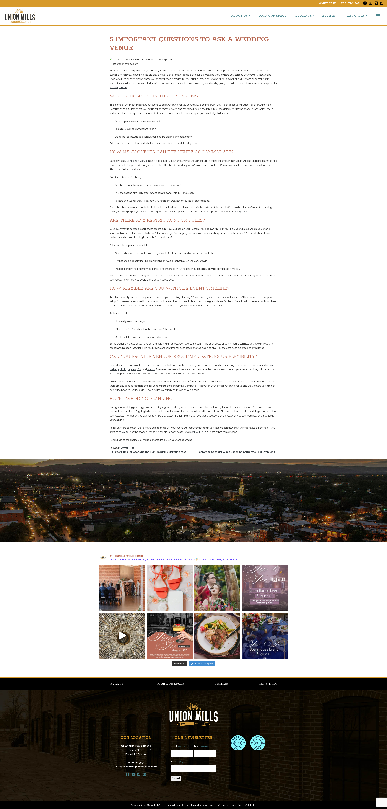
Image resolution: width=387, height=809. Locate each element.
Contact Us (327, 3)
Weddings (303, 16)
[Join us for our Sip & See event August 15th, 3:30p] (170, 636)
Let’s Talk (268, 684)
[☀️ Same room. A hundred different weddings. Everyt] (122, 636)
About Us (239, 16)
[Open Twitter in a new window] (376, 3)
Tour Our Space (272, 16)
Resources (355, 16)
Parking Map (350, 3)
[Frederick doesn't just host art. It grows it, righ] (217, 588)
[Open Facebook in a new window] (365, 3)
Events (328, 16)
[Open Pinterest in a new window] (381, 3)
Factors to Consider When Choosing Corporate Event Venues (236, 452)
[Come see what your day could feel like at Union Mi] (265, 636)
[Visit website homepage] (193, 714)
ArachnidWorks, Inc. (247, 805)
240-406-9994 (136, 762)
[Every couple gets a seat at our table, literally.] (217, 636)
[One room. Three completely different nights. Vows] (122, 588)
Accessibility (211, 805)
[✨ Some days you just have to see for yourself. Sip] (265, 588)
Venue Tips (127, 447)
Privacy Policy (197, 805)
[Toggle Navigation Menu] (378, 16)
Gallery (222, 684)
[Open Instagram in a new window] (370, 3)
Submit (176, 778)
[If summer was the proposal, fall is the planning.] (170, 588)
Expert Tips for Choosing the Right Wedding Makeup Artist (149, 452)
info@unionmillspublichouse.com (136, 766)
